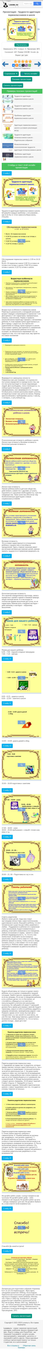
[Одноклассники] (16, 65)
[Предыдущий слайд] (4, 29)
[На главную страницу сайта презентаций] (11, 4)
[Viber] (26, 65)
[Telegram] (20, 65)
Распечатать (22, 45)
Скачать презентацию (12, 85)
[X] (23, 65)
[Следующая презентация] (37, 64)
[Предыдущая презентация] (6, 64)
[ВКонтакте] (13, 65)
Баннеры (21, 1348)
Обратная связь (29, 1346)
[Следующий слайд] (38, 29)
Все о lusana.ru (13, 1346)
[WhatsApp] (29, 65)
